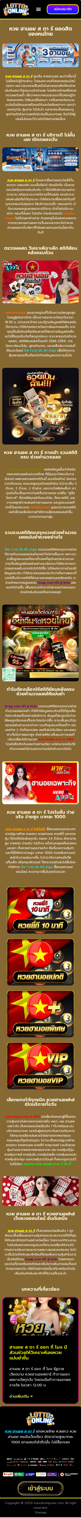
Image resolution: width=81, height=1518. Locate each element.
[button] (38, 9)
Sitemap (41, 1512)
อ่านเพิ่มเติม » (21, 1396)
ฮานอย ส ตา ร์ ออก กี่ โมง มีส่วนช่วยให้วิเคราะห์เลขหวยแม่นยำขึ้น (38, 1352)
